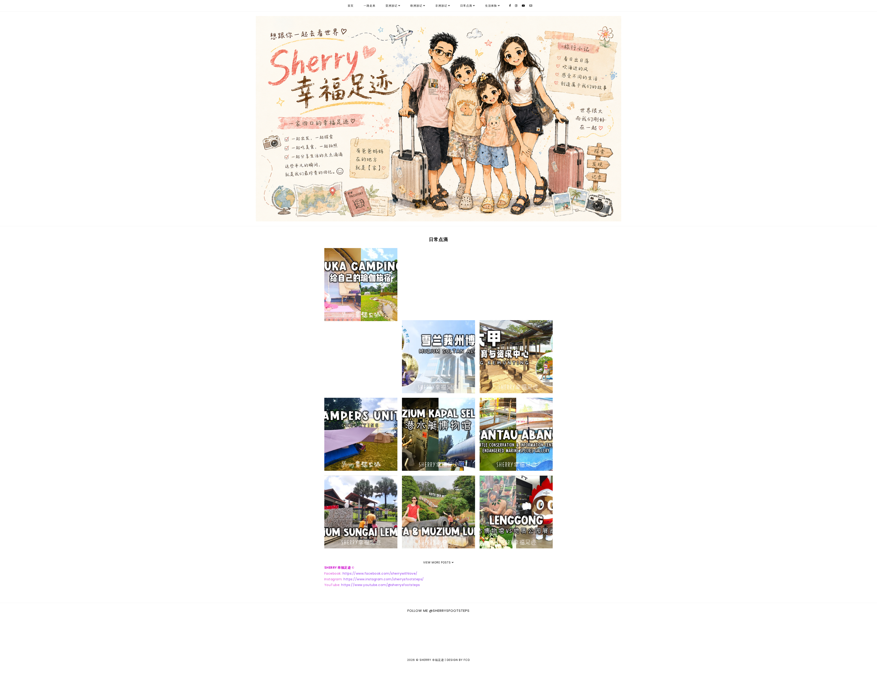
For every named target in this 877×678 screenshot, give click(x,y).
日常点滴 (466, 6)
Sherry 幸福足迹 (432, 660)
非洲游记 (441, 6)
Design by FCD (458, 660)
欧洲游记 (416, 6)
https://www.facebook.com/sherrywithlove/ (380, 573)
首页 (351, 6)
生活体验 (491, 6)
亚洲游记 (391, 6)
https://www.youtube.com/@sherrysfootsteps (380, 585)
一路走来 (369, 6)
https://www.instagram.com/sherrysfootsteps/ (383, 579)
